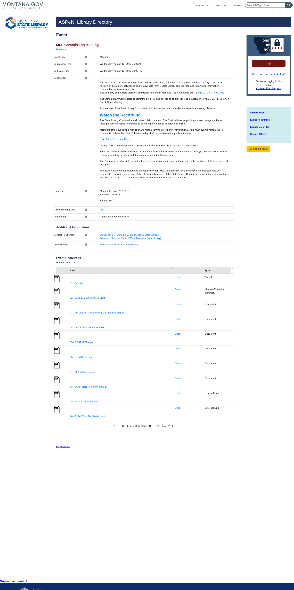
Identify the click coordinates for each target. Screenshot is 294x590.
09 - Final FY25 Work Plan (84, 401)
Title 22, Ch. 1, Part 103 (210, 92)
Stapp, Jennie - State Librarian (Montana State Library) (129, 234)
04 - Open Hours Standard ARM (87, 327)
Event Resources (260, 119)
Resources (62, 49)
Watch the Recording (120, 115)
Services (202, 5)
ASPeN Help (257, 112)
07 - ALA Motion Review (82, 372)
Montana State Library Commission (119, 244)
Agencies (221, 5)
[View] (57, 278)
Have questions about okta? (268, 74)
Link (102, 209)
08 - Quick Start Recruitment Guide (89, 386)
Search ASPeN (258, 134)
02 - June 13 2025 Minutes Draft (87, 297)
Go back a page (258, 148)
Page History (63, 446)
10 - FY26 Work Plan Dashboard (87, 416)
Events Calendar (259, 126)
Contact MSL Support (268, 88)
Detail (178, 277)
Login (238, 5)
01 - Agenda (76, 283)
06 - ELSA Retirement (81, 357)
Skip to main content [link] (13, 581)
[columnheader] (61, 270)
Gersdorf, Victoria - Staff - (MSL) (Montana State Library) (130, 238)
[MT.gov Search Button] (289, 5)
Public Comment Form (118, 139)
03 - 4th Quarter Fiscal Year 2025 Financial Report (97, 312)
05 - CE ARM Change (81, 342)
